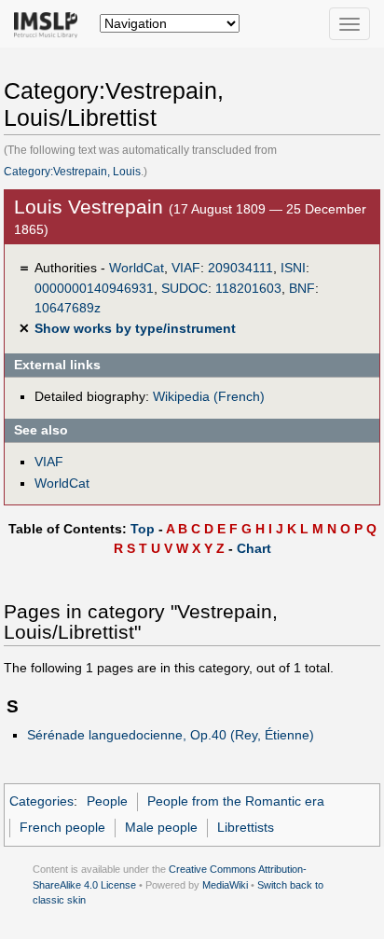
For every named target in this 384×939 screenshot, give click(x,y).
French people (62, 827)
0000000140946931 (94, 288)
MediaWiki (225, 885)
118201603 (248, 288)
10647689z (67, 307)
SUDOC (184, 288)
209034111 (240, 267)
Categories (41, 801)
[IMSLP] (50, 23)
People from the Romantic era (235, 801)
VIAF (185, 267)
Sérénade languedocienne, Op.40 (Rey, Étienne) (170, 734)
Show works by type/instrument (135, 328)
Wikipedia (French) (209, 396)
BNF (302, 288)
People (107, 801)
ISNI (293, 267)
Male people (161, 827)
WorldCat (136, 267)
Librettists (245, 827)
